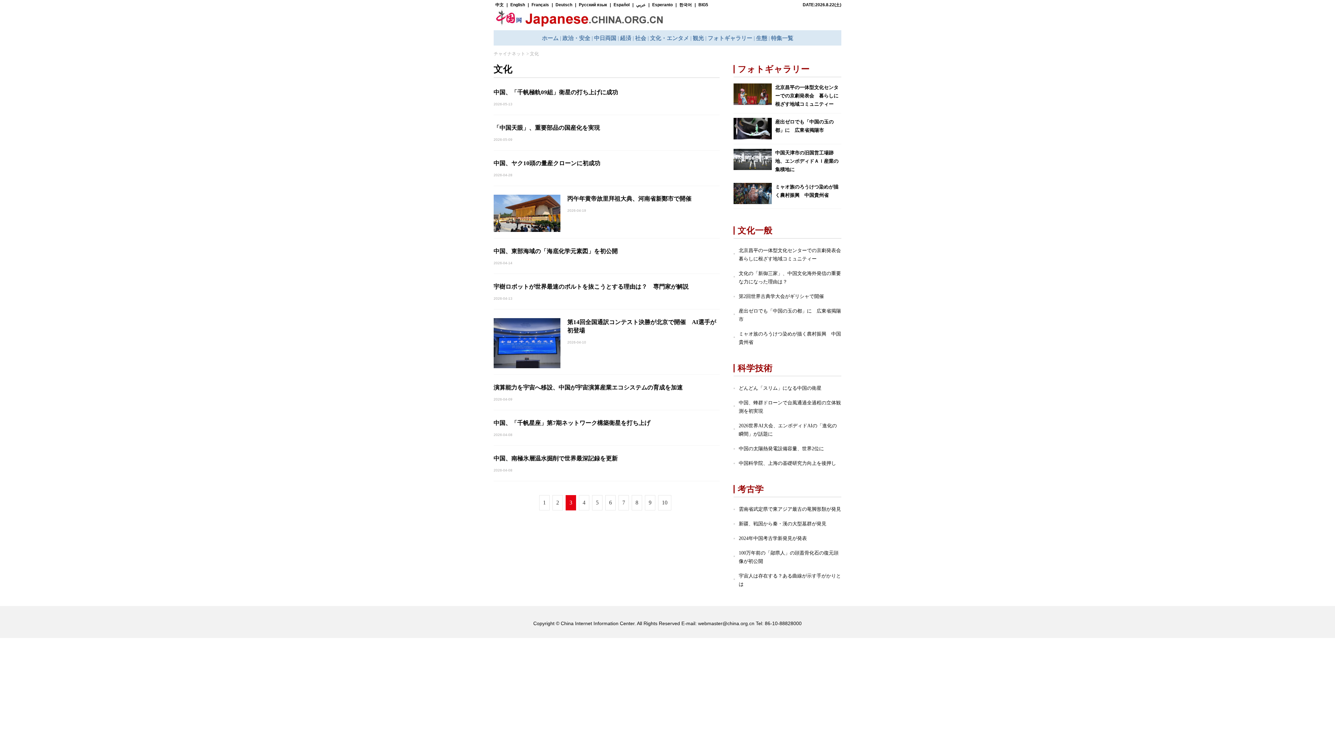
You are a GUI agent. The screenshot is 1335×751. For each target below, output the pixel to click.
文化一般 (755, 230)
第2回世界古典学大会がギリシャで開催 (781, 296)
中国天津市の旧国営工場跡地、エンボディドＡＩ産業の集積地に (807, 161)
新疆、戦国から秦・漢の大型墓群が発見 (782, 523)
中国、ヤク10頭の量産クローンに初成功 (547, 163)
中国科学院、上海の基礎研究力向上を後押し (787, 463)
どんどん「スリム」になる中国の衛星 (780, 388)
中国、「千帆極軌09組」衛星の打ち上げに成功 (556, 92)
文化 (534, 53)
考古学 (751, 489)
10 (665, 503)
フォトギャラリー (774, 69)
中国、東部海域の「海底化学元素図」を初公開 (556, 251)
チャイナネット (509, 53)
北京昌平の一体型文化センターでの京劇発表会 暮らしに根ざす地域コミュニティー (807, 96)
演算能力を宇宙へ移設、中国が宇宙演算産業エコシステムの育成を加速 (588, 387)
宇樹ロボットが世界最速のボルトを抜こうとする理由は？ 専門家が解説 (591, 286)
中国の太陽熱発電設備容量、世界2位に (781, 448)
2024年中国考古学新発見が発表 (773, 538)
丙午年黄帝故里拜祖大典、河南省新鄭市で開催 (629, 198)
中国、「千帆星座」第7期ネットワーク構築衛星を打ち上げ (572, 423)
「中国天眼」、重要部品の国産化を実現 (547, 127)
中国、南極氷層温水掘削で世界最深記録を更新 (556, 458)
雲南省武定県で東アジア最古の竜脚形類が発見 (790, 509)
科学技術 (755, 368)
